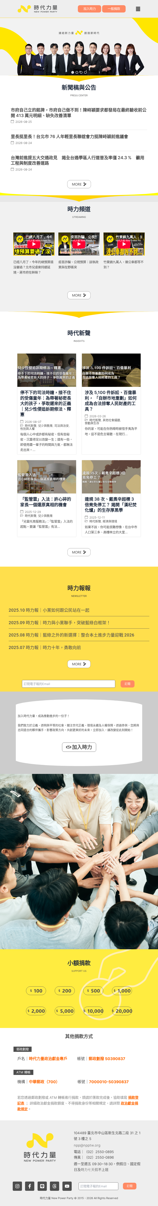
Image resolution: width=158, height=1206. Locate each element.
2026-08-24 (23, 142)
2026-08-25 (23, 121)
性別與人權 (27, 428)
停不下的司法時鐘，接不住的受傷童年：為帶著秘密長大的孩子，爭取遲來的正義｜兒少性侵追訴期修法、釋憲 (45, 403)
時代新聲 (30, 425)
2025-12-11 (97, 517)
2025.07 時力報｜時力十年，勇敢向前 (45, 647)
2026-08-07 (33, 421)
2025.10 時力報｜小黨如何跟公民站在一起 (49, 610)
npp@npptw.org (87, 1145)
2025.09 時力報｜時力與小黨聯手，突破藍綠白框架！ (60, 622)
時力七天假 (89, 1170)
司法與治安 (61, 425)
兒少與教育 (45, 425)
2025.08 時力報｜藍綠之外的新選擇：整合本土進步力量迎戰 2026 (71, 635)
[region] (79, 46)
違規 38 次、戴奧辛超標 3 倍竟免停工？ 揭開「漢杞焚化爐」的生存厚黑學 (111, 505)
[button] (137, 9)
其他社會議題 (111, 420)
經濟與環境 (110, 521)
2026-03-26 (97, 416)
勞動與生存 (92, 423)
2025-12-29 (33, 511)
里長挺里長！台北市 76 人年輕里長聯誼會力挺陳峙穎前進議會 (69, 136)
